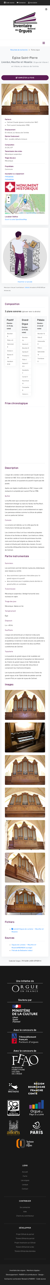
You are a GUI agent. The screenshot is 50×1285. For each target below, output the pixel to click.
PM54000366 (9, 179)
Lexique (25, 1184)
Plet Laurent (11, 125)
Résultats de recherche (19, 50)
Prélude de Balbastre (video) (22, 950)
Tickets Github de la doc (25, 1247)
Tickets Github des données (25, 1251)
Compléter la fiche (26, 78)
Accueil (25, 1172)
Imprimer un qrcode (25, 282)
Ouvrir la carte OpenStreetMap (16, 219)
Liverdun (5, 62)
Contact (25, 1189)
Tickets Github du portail (25, 1238)
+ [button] (8, 197)
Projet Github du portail (25, 1234)
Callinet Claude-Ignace (15, 122)
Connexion (22, 2)
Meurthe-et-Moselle (21, 62)
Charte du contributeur (25, 1216)
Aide (25, 1211)
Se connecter (25, 1207)
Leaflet (21, 213)
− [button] (8, 201)
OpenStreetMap (31, 213)
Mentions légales (33, 1270)
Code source (10, 2)
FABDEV (22, 1274)
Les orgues (25, 1180)
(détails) (27, 287)
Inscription (33, 2)
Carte (25, 1176)
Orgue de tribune (41, 62)
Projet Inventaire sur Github (25, 1243)
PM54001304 (9, 177)
